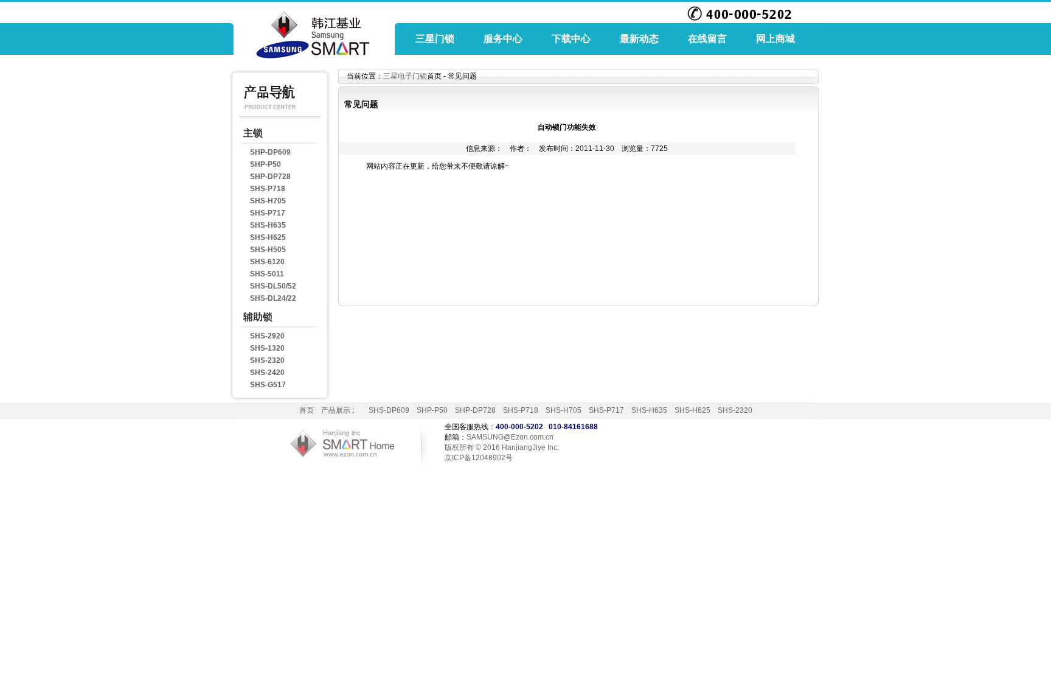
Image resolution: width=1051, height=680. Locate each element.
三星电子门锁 (405, 76)
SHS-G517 (268, 384)
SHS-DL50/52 (273, 286)
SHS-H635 (268, 225)
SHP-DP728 (270, 176)
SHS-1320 (267, 348)
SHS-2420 (267, 372)
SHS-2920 (267, 336)
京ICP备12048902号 (479, 458)
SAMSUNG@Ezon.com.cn (510, 437)
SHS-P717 (267, 213)
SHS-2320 (267, 360)
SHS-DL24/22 (273, 298)
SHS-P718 (267, 188)
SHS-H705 (268, 201)
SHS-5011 (267, 274)
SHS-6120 (267, 262)
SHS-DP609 (389, 410)
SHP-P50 (265, 164)
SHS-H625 (268, 237)
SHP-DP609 (270, 152)
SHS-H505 (268, 249)
